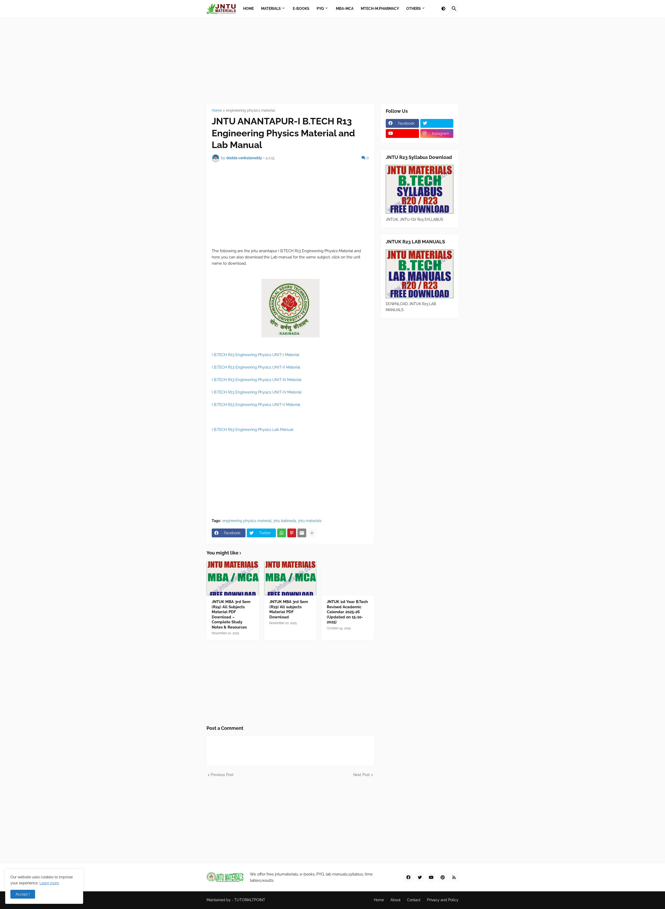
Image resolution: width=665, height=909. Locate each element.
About (395, 900)
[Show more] (312, 533)
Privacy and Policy (442, 900)
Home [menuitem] (248, 8)
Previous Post (222, 775)
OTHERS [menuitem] (413, 8)
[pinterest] (442, 877)
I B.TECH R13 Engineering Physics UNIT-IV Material (257, 392)
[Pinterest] (291, 533)
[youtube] (402, 133)
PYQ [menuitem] (320, 8)
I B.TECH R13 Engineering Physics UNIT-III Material (256, 379)
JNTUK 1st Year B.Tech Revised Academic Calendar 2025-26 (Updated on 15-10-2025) (347, 611)
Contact (414, 900)
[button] (443, 8)
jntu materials (310, 521)
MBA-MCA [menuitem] (345, 8)
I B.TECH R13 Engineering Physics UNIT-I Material (255, 354)
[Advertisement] (332, 60)
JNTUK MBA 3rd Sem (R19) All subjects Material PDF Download (288, 609)
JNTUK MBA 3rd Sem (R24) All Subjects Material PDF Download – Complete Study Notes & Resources (231, 614)
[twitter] (437, 123)
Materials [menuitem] (271, 8)
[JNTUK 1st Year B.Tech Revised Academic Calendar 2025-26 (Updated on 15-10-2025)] (348, 578)
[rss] (454, 877)
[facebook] (408, 877)
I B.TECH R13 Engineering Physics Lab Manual (253, 429)
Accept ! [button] (23, 894)
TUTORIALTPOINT (249, 900)
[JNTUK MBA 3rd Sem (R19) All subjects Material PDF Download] (290, 578)
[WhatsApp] (281, 533)
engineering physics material (250, 110)
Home (217, 110)
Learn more (49, 883)
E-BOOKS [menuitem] (301, 8)
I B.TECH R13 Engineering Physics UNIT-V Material (256, 404)
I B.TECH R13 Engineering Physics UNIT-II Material (256, 367)
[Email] (301, 533)
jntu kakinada (285, 521)
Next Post (361, 775)
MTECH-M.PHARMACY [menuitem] (380, 8)
